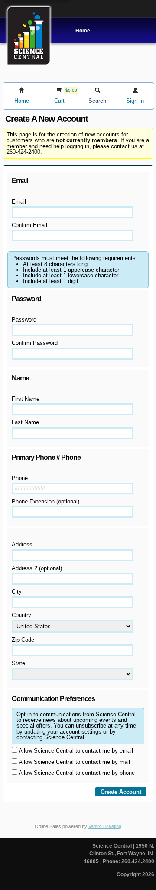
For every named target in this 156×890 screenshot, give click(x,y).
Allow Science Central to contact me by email (75, 750)
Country (21, 615)
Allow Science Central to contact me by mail (73, 762)
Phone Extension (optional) (45, 501)
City (17, 591)
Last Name (25, 422)
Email (19, 201)
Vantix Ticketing (104, 826)
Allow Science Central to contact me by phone (76, 773)
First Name (25, 399)
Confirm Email (29, 225)
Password (24, 319)
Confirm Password (35, 343)
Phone (20, 478)
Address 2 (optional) (37, 568)
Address (22, 544)
